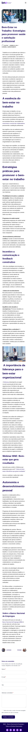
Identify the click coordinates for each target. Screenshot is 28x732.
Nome (4, 669)
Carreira (4, 47)
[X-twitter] (17, 730)
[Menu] (25, 2)
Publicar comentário (8, 717)
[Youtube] (21, 730)
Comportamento (11, 47)
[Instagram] (14, 730)
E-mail (4, 677)
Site (3, 685)
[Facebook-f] (10, 730)
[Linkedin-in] (7, 730)
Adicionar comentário (7, 692)
